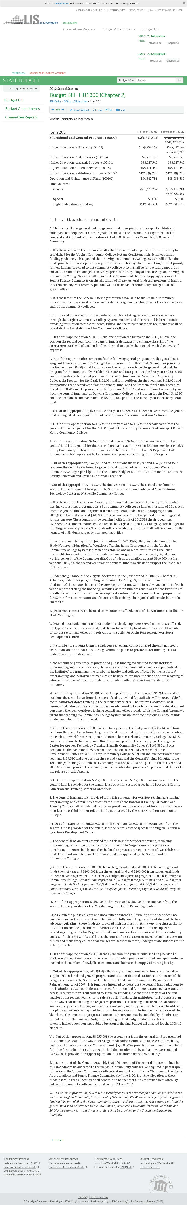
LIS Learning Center (115, 10)
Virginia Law (18, 72)
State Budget (70, 22)
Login (180, 10)
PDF (110, 109)
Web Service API (165, 1163)
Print (99, 109)
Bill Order (55, 101)
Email (122, 109)
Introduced (155, 42)
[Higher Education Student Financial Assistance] (63, 109)
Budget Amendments (118, 29)
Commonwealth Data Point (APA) (20, 1170)
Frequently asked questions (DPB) (21, 1174)
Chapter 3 (172, 42)
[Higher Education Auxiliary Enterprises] (52, 109)
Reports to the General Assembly (47, 72)
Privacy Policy (136, 10)
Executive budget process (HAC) (20, 1167)
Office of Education (75, 101)
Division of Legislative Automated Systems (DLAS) (137, 1201)
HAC (117, 1163)
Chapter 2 (172, 60)
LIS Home (82, 1197)
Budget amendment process (63, 1163)
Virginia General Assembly (89, 10)
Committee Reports (79, 29)
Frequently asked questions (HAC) (66, 1167)
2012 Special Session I (22, 88)
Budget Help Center (150, 1167)
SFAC (124, 1163)
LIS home (150, 10)
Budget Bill (150, 29)
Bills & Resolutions (48, 22)
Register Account (166, 10)
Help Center (63, 3)
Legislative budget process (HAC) (20, 1163)
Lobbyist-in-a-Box (98, 1197)
